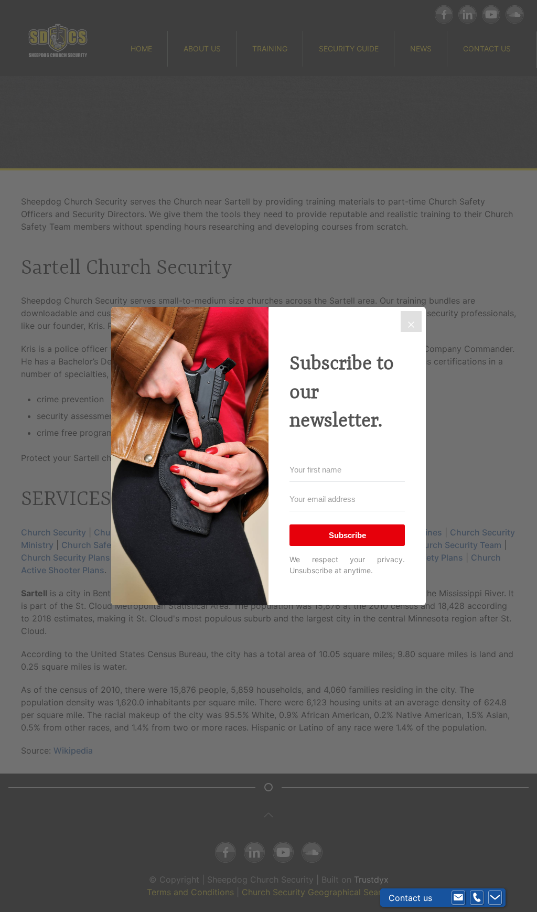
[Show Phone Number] (477, 897)
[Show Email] (458, 897)
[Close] (411, 321)
